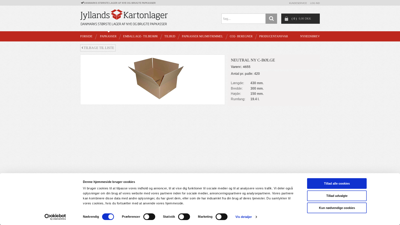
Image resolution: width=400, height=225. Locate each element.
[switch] (149, 216)
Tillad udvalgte (337, 196)
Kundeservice (298, 3)
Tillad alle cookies (337, 183)
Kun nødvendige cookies (337, 208)
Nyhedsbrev (310, 36)
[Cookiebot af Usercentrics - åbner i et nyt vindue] (55, 217)
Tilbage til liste (98, 48)
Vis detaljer (243, 217)
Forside (86, 36)
